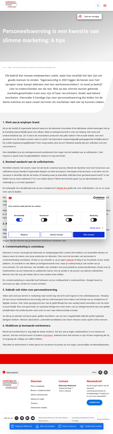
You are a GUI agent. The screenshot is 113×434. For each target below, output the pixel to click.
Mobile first (62, 188)
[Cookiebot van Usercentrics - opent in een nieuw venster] (95, 198)
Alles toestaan (88, 234)
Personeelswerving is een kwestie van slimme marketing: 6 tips (34, 67)
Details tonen (95, 228)
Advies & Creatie (37, 399)
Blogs (9, 67)
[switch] (44, 220)
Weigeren (24, 234)
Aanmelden (94, 402)
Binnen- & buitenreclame (40, 390)
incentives (48, 335)
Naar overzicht (12, 372)
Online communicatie (39, 395)
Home (5, 67)
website (70, 260)
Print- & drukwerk (37, 386)
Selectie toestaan (56, 234)
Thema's (34, 403)
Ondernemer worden (39, 408)
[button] (105, 5)
